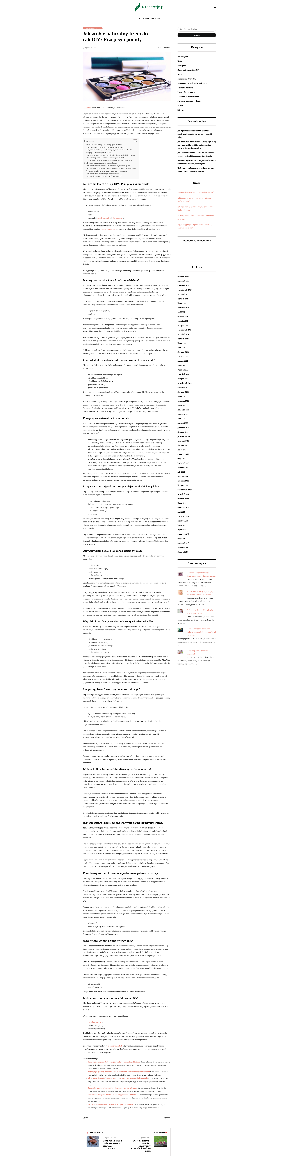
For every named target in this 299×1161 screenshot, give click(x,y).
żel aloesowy (118, 218)
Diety (180, 61)
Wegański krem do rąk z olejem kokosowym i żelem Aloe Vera (110, 160)
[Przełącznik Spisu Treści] (134, 141)
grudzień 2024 (183, 321)
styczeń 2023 (183, 370)
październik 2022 (185, 383)
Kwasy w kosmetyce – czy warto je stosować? (196, 192)
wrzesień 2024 (183, 334)
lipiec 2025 (182, 303)
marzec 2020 (183, 521)
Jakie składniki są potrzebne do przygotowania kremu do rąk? (110, 150)
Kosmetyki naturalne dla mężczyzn (192, 83)
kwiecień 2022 (183, 410)
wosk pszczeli (103, 218)
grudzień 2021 (183, 427)
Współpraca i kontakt (149, 18)
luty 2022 (181, 419)
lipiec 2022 (182, 396)
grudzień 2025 (183, 285)
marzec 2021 (183, 467)
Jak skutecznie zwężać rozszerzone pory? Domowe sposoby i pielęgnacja (118, 1078)
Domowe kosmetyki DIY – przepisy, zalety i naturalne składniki (114, 1062)
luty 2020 (181, 525)
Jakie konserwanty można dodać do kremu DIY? (105, 176)
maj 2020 (181, 512)
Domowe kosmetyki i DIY (93, 28)
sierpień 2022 (183, 392)
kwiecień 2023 (183, 356)
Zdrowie (181, 110)
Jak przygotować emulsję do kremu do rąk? (101, 163)
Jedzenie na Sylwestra (187, 79)
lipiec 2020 (182, 503)
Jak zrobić (87, 107)
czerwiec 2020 (183, 507)
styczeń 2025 (183, 316)
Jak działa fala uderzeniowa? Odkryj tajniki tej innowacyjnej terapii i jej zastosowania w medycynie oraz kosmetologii (197, 145)
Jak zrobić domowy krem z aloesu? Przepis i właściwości (111, 1104)
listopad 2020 (183, 485)
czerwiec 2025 (183, 308)
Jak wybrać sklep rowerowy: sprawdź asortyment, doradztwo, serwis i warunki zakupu (195, 134)
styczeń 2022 (183, 423)
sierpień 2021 (183, 445)
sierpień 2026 (183, 276)
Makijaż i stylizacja (185, 88)
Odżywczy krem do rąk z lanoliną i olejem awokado (107, 158)
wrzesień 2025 (183, 294)
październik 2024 (185, 330)
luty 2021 (181, 472)
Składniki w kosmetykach (188, 96)
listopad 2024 (183, 325)
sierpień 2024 (183, 339)
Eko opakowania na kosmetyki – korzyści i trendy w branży (112, 1088)
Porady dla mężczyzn (186, 92)
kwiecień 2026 (183, 281)
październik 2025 (185, 290)
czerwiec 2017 (183, 534)
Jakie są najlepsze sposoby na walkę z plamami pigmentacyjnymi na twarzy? (201, 632)
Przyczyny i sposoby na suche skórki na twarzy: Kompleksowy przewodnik (119, 1072)
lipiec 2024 (182, 343)
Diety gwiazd (183, 65)
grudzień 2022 (183, 374)
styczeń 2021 (183, 476)
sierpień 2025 (183, 299)
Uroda (180, 105)
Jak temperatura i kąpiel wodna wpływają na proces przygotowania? (113, 168)
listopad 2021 (183, 432)
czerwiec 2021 (183, 454)
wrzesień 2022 (183, 387)
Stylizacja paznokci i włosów (189, 101)
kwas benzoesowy (95, 1022)
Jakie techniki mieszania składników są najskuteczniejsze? (109, 166)
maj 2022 (181, 405)
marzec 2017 (183, 547)
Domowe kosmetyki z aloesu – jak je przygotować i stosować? (113, 1094)
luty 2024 (181, 347)
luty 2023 (181, 365)
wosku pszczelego (108, 229)
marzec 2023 (183, 361)
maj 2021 (181, 459)
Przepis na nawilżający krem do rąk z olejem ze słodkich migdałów (112, 155)
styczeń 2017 (183, 552)
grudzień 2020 (183, 481)
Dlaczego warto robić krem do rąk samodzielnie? (106, 147)
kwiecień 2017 (183, 543)
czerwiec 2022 (183, 401)
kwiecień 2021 (183, 463)
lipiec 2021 (182, 450)
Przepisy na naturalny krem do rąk (98, 153)
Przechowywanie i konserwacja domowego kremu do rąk (107, 171)
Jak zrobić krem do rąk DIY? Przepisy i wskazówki (104, 145)
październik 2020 (185, 490)
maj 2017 (181, 538)
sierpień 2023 (183, 352)
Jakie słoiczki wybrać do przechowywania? (104, 174)
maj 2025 (181, 312)
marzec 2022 (183, 414)
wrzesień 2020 (183, 494)
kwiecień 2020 (183, 516)
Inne (180, 74)
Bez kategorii (183, 57)
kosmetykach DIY (115, 1046)
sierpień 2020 (183, 498)
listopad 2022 (183, 379)
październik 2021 (185, 436)
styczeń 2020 (183, 530)
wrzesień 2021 (183, 441)
